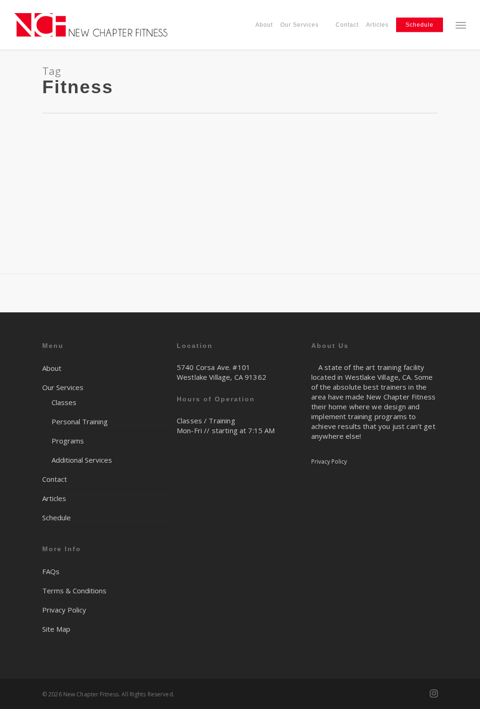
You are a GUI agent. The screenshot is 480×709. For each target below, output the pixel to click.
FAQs (51, 571)
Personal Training (80, 421)
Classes (64, 402)
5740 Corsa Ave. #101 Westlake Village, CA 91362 (221, 372)
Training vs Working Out (59, 147)
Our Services (62, 387)
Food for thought (90, 162)
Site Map (56, 629)
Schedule (56, 517)
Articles (54, 498)
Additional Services (82, 460)
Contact (54, 479)
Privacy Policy (64, 609)
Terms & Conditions (74, 590)
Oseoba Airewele (39, 162)
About (51, 368)
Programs (68, 440)
